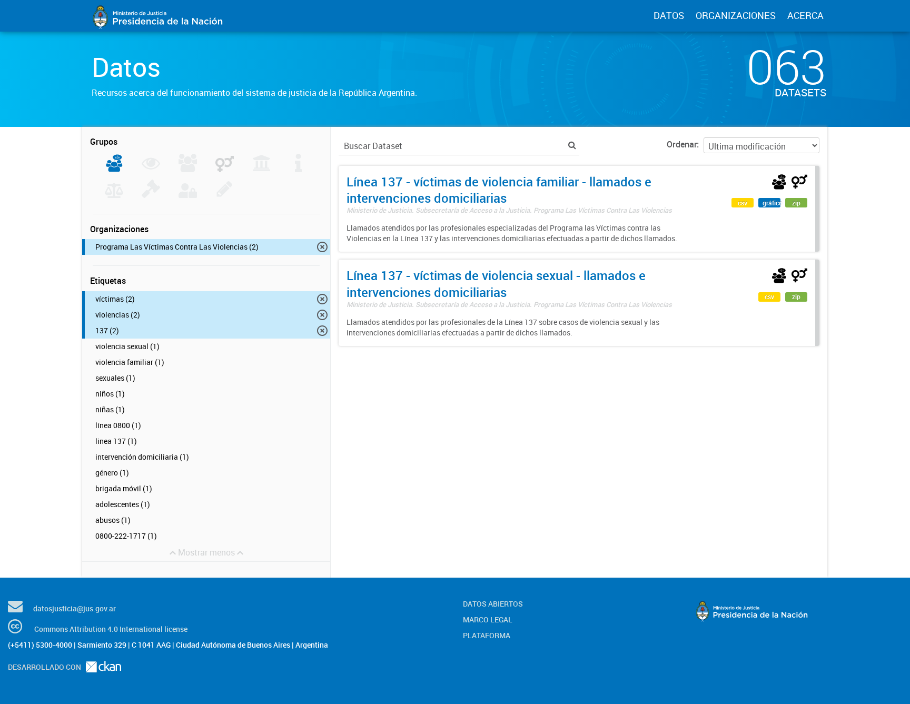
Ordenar (682, 144)
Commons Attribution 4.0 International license (110, 629)
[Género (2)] (224, 169)
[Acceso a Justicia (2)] (114, 169)
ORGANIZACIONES (736, 15)
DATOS (669, 15)
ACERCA (805, 15)
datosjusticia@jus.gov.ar (74, 608)
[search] (572, 145)
